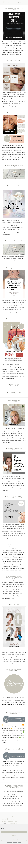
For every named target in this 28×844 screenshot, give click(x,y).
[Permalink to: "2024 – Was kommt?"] (14, 627)
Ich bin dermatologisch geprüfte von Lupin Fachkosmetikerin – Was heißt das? (14, 749)
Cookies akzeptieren (14, 831)
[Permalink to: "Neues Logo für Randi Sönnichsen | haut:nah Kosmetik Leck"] (14, 684)
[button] (20, 2)
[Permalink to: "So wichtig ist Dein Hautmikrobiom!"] (14, 284)
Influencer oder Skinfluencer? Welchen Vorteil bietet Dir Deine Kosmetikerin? (14, 497)
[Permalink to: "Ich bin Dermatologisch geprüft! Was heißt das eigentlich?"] (14, 719)
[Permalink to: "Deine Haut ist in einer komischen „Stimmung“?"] (14, 463)
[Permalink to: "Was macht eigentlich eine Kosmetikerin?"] (14, 415)
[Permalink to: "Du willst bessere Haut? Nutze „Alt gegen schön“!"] (14, 26)
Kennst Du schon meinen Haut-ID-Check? (15, 319)
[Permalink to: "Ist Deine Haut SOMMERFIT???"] (14, 129)
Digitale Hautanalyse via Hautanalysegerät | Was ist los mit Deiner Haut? (14, 546)
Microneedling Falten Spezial (15, 392)
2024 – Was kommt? (14, 604)
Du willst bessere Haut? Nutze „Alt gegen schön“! (14, 9)
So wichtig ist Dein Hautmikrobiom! (14, 268)
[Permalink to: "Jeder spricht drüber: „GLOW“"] (14, 77)
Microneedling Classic (14, 384)
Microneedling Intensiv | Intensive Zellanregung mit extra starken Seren (14, 577)
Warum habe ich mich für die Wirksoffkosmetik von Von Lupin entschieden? (14, 187)
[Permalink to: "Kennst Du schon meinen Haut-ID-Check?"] (14, 342)
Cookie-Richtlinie (9, 842)
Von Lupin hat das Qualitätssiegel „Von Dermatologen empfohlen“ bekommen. (14, 241)
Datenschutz (15, 842)
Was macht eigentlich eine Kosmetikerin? (14, 401)
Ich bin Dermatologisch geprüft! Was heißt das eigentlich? (14, 713)
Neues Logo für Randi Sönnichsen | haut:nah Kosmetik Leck (14, 670)
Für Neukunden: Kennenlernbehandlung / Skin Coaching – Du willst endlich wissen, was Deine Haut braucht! (14, 786)
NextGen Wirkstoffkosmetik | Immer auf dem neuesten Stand (15, 166)
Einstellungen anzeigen (14, 839)
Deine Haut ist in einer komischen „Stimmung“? (15, 449)
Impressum (19, 842)
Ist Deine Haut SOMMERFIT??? (14, 113)
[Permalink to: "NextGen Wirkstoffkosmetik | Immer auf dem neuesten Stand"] (14, 174)
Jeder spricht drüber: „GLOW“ (15, 60)
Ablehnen (14, 835)
